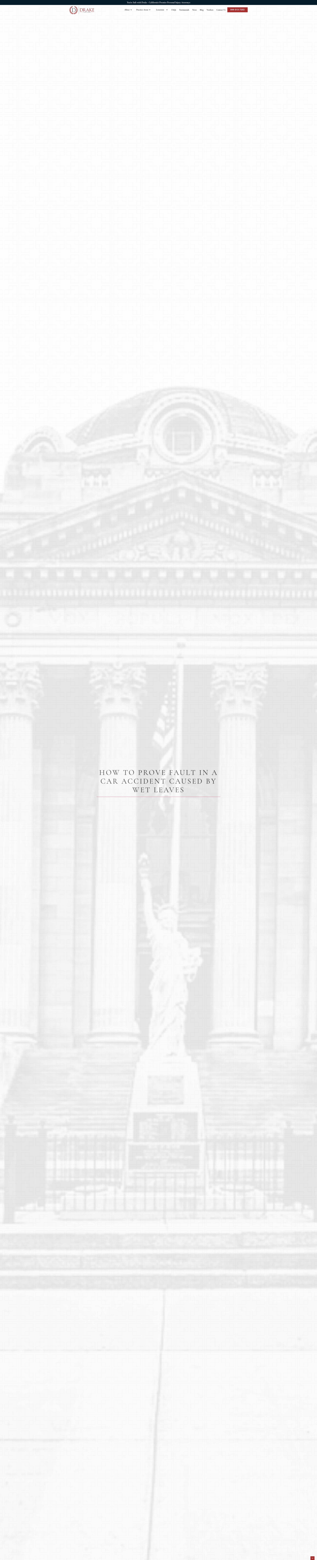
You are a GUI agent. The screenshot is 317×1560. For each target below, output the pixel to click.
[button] (128, 10)
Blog (202, 10)
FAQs (174, 10)
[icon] (312, 1558)
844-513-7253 (237, 10)
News (194, 10)
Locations (160, 10)
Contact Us (221, 10)
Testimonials (184, 10)
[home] (81, 10)
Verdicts (210, 10)
